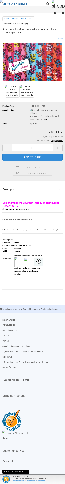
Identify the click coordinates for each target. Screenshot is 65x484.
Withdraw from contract (16, 472)
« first (6, 19)
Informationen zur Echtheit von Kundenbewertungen (25, 362)
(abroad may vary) (40, 119)
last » (31, 19)
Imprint (5, 335)
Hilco (60, 38)
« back (15, 19)
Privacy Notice (8, 325)
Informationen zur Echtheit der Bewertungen (29, 480)
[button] (7, 147)
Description (9, 189)
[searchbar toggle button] (48, 4)
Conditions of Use (10, 330)
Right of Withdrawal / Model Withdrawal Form (22, 351)
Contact (5, 341)
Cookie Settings (9, 367)
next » (23, 19)
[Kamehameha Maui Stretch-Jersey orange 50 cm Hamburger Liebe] (32, 61)
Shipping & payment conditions (16, 346)
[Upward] (8, 479)
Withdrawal (7, 357)
